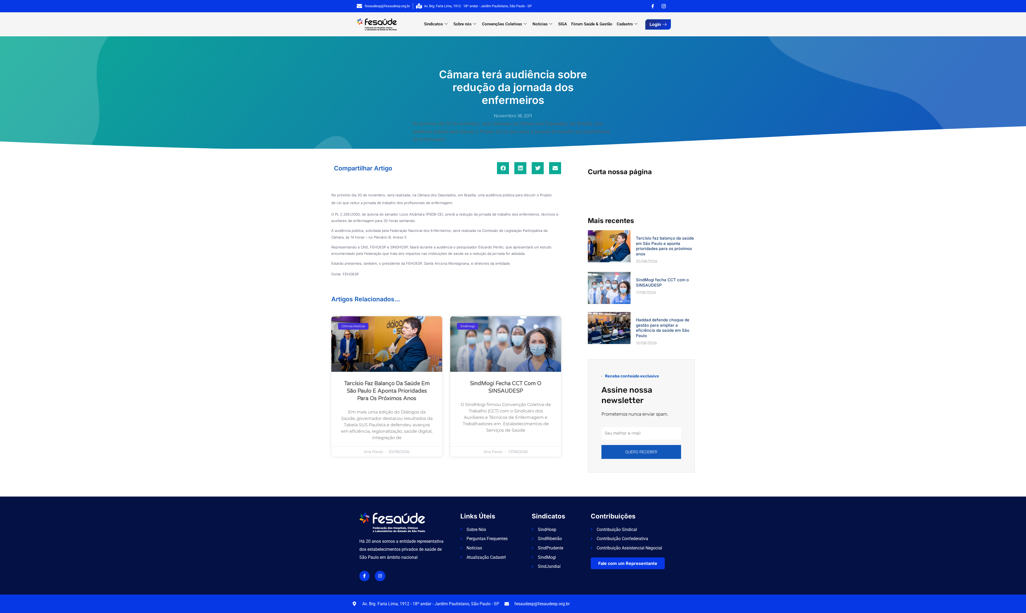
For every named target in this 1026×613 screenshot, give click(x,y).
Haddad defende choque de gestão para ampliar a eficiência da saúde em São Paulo (662, 327)
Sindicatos (433, 24)
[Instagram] (664, 6)
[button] (503, 168)
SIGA (562, 24)
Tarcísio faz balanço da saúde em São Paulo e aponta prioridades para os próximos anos (387, 391)
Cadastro (625, 24)
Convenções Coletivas (502, 24)
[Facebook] (653, 6)
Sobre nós (462, 24)
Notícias (540, 24)
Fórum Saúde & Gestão (591, 24)
